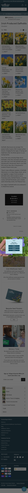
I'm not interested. (14, 252)
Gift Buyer (14, 250)
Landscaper (14, 248)
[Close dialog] (27, 237)
